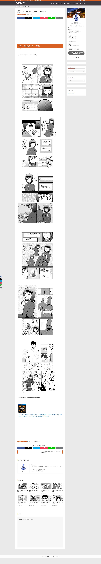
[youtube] (80, 0)
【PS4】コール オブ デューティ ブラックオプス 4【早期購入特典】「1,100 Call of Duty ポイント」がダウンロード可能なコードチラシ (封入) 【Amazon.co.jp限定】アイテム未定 (40, 415)
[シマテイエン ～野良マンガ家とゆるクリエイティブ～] (21, 3)
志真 (23, 471)
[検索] (85, 0)
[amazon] (82, 0)
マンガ (30, 441)
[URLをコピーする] (59, 18)
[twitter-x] (78, 0)
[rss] (83, 0)
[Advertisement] (40, 30)
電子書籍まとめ (71, 93)
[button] (21, 18)
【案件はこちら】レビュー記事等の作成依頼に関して (76, 53)
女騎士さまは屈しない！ (22, 14)
